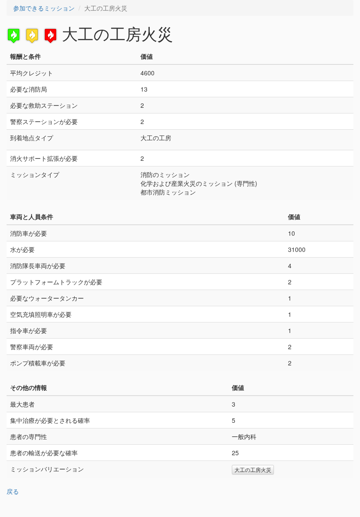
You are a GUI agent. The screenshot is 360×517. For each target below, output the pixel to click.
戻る (13, 491)
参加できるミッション (44, 8)
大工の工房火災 (252, 469)
